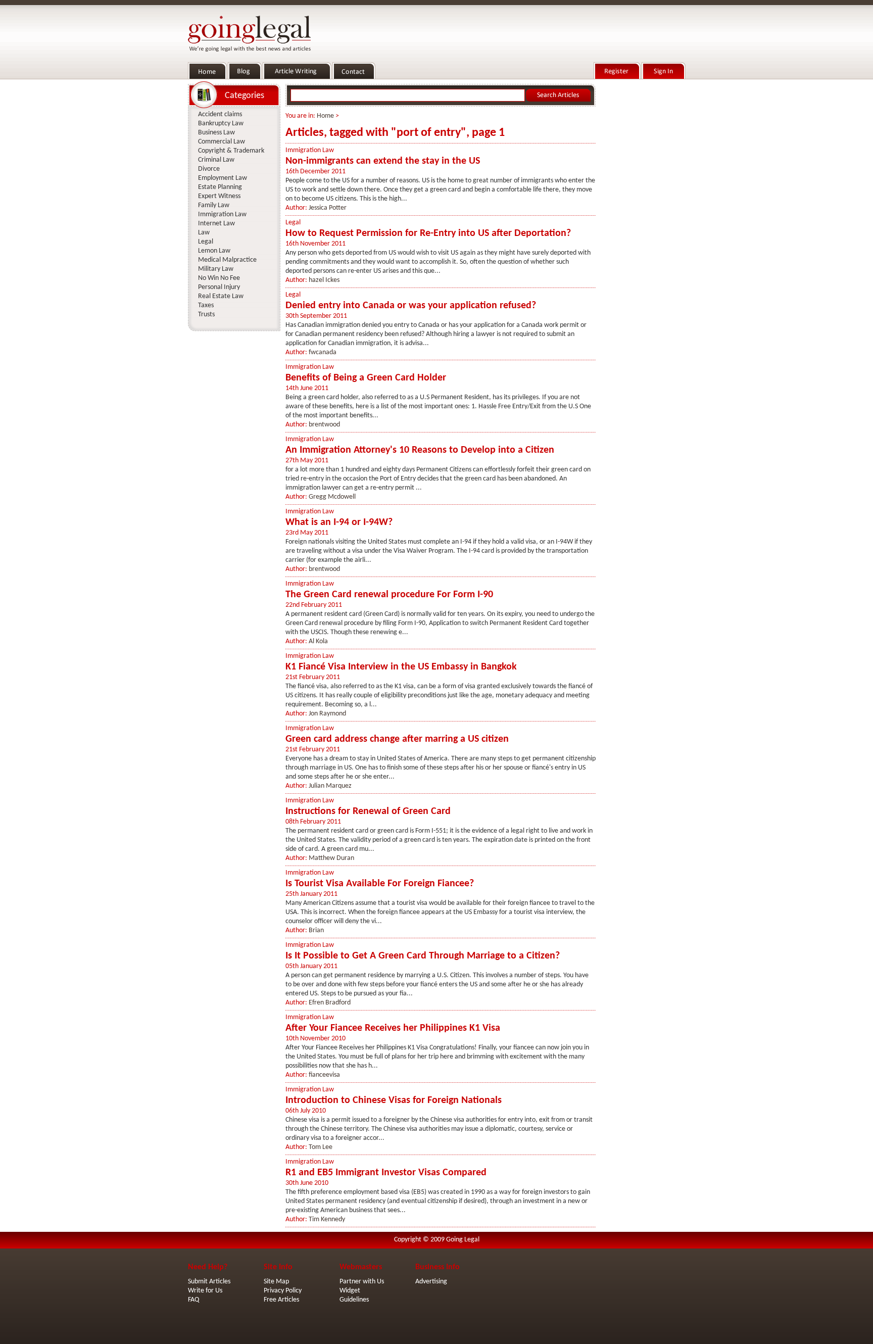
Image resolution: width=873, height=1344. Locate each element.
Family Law (213, 205)
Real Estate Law (221, 296)
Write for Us (205, 1290)
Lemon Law (214, 251)
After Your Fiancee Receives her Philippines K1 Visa (392, 1028)
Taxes (206, 305)
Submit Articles (209, 1281)
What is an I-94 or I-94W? (339, 522)
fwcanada (322, 352)
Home (325, 116)
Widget (350, 1290)
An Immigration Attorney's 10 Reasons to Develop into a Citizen (419, 450)
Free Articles (281, 1300)
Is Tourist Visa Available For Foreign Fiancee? (379, 884)
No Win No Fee (219, 278)
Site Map (276, 1281)
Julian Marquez (330, 786)
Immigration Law (309, 150)
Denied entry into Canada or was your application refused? (410, 306)
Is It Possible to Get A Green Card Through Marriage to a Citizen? (422, 956)
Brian (316, 930)
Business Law (216, 132)
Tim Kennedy (327, 1219)
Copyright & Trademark (231, 151)
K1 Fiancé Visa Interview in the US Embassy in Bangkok (401, 667)
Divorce (209, 169)
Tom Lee (320, 1147)
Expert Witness (219, 196)
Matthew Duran (331, 858)
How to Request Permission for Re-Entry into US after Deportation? (428, 233)
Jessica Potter (328, 208)
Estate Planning (220, 187)
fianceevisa (324, 1075)
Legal (293, 222)
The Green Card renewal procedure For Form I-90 (389, 595)
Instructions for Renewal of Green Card (368, 811)
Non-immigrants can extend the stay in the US (382, 161)
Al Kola (318, 641)
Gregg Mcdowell (332, 497)
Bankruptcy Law (221, 123)
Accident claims (220, 114)
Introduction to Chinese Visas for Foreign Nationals (393, 1100)
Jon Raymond (327, 713)
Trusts (206, 314)
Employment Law (222, 178)
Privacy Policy (283, 1290)
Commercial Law (221, 142)
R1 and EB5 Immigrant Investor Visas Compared (386, 1173)
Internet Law (216, 223)
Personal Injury (219, 287)
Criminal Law (216, 160)
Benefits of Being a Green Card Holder (365, 378)
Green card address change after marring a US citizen (397, 739)
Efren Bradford (330, 1002)
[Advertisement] (642, 233)
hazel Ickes (324, 280)
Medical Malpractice (227, 260)
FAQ (193, 1300)
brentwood (324, 424)
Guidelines (354, 1300)
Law (204, 232)
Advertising (431, 1281)
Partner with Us (362, 1281)
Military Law (215, 269)
